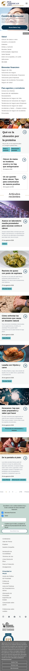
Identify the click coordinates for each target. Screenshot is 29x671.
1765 (20, 492)
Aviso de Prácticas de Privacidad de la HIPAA (8, 588)
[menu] (26, 3)
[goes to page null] (24, 132)
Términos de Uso (7, 556)
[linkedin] (9, 617)
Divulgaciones (6, 567)
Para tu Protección (8, 564)
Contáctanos (6, 539)
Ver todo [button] (4, 62)
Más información (14, 668)
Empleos (5, 544)
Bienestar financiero (10, 512)
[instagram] (3, 617)
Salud (6, 515)
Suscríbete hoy (14, 27)
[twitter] (20, 617)
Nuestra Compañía (8, 547)
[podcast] (26, 617)
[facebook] (14, 617)
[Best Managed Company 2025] (14, 627)
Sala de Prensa (7, 541)
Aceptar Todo (14, 662)
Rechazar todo (14, 665)
